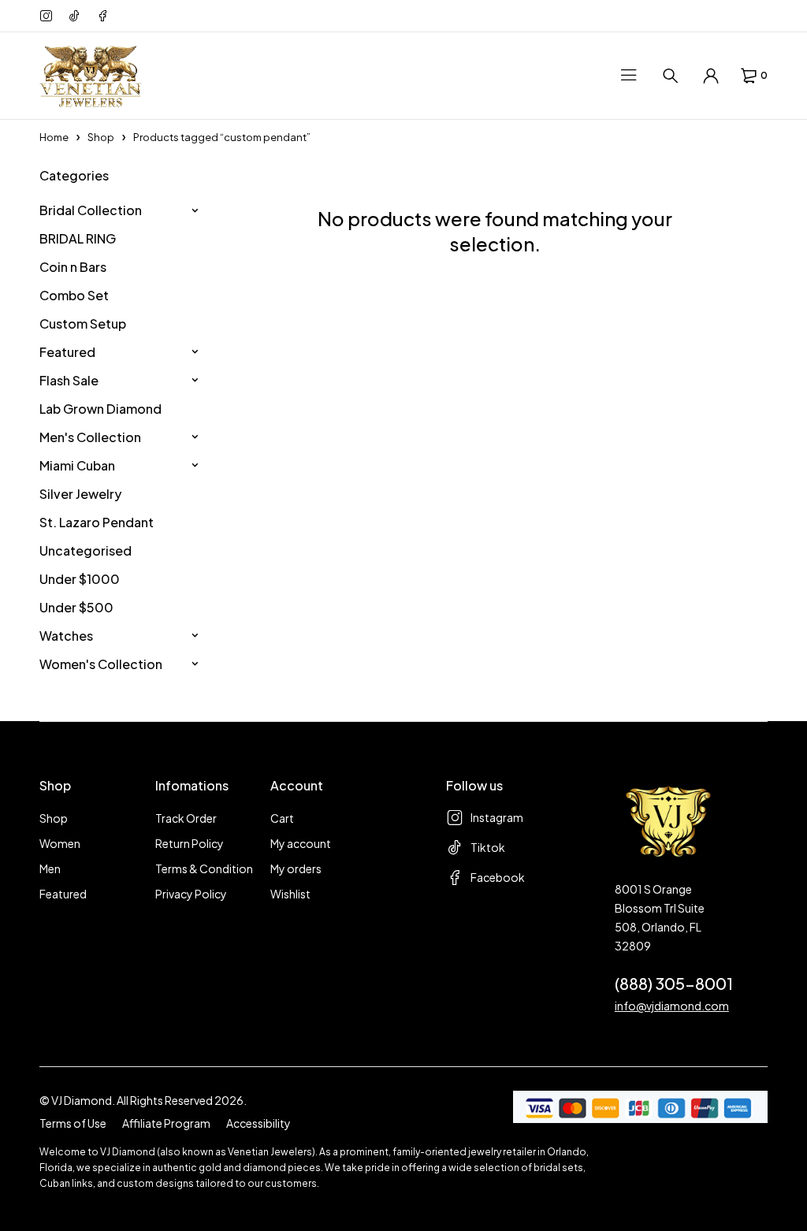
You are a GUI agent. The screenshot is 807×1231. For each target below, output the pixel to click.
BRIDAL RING (77, 238)
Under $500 (76, 607)
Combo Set (74, 295)
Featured (67, 352)
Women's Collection (100, 664)
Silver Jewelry (80, 493)
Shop (100, 137)
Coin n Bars (72, 266)
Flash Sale (69, 380)
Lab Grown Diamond (100, 408)
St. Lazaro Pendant (96, 522)
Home (54, 137)
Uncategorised (85, 550)
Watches (66, 635)
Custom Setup (82, 323)
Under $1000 (79, 579)
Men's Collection (90, 437)
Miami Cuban (77, 465)
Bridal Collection (90, 210)
